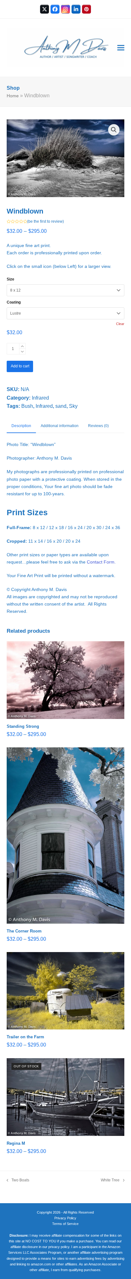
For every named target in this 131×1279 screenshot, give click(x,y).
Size (10, 279)
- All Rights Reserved (77, 1212)
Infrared (40, 398)
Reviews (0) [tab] (98, 426)
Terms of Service (65, 1224)
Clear (120, 324)
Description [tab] (21, 426)
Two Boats (18, 1181)
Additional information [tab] (60, 426)
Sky (73, 406)
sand (60, 406)
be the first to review (45, 221)
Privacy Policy (65, 1218)
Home (13, 95)
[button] (120, 47)
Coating (14, 302)
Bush (27, 406)
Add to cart (20, 366)
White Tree (110, 1181)
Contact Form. (101, 561)
